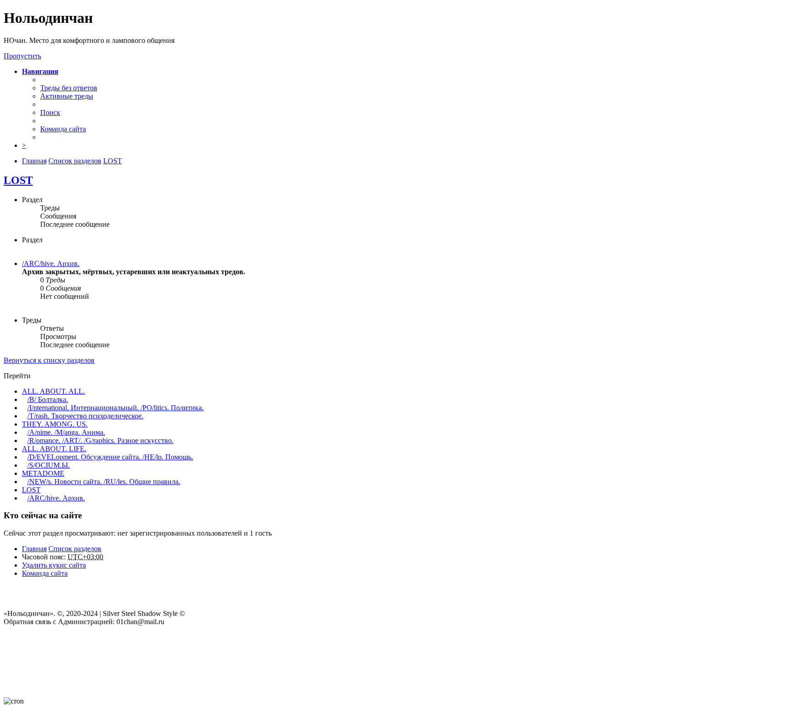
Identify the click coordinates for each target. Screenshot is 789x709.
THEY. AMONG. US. (55, 424)
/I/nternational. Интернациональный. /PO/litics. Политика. (115, 408)
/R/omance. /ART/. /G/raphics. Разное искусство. (100, 440)
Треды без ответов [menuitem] (68, 88)
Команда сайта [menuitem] (63, 129)
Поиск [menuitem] (50, 112)
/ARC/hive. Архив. (50, 263)
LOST (18, 180)
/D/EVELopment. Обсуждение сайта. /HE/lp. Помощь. (110, 457)
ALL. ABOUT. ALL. (53, 391)
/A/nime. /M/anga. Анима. (66, 432)
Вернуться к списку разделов (49, 360)
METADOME (43, 473)
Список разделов (74, 549)
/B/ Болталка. (47, 399)
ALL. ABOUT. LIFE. (54, 449)
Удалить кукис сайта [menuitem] (54, 565)
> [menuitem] (24, 145)
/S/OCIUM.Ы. (48, 465)
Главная (34, 549)
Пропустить (22, 56)
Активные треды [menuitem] (66, 96)
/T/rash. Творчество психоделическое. (85, 416)
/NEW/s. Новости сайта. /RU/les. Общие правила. (103, 481)
